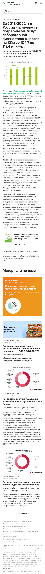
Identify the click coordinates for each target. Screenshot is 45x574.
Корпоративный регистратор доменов (16, 539)
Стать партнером (22, 524)
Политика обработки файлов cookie (16, 529)
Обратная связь (27, 521)
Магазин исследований (13, 3)
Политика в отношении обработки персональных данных (20, 533)
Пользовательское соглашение (14, 526)
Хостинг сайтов (8, 541)
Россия (5, 260)
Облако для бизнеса (10, 536)
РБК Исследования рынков (14, 282)
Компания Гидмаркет (10, 395)
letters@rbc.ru (7, 568)
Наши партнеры (8, 524)
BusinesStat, (7, 19)
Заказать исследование (11, 521)
